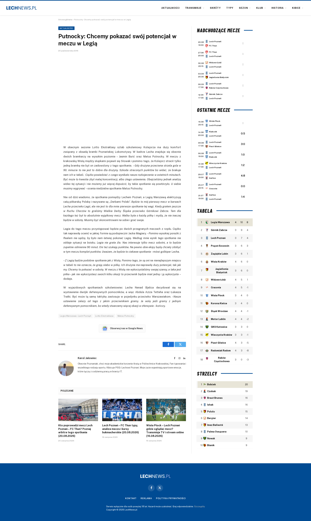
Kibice (296, 8)
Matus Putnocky (126, 316)
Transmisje (193, 8)
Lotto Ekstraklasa (104, 316)
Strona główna (65, 19)
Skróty (215, 8)
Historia (277, 8)
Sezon (243, 8)
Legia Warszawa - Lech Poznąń (75, 316)
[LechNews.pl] (21, 8)
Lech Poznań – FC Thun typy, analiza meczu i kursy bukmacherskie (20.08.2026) (120, 429)
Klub (259, 8)
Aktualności (170, 8)
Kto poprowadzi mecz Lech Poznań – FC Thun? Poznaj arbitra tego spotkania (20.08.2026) (75, 430)
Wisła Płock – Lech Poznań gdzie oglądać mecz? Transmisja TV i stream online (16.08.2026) (165, 430)
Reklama (146, 498)
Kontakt (131, 498)
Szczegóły (199, 506)
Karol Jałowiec (87, 358)
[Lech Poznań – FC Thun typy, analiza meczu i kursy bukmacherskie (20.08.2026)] (122, 410)
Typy (229, 8)
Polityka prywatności (171, 498)
